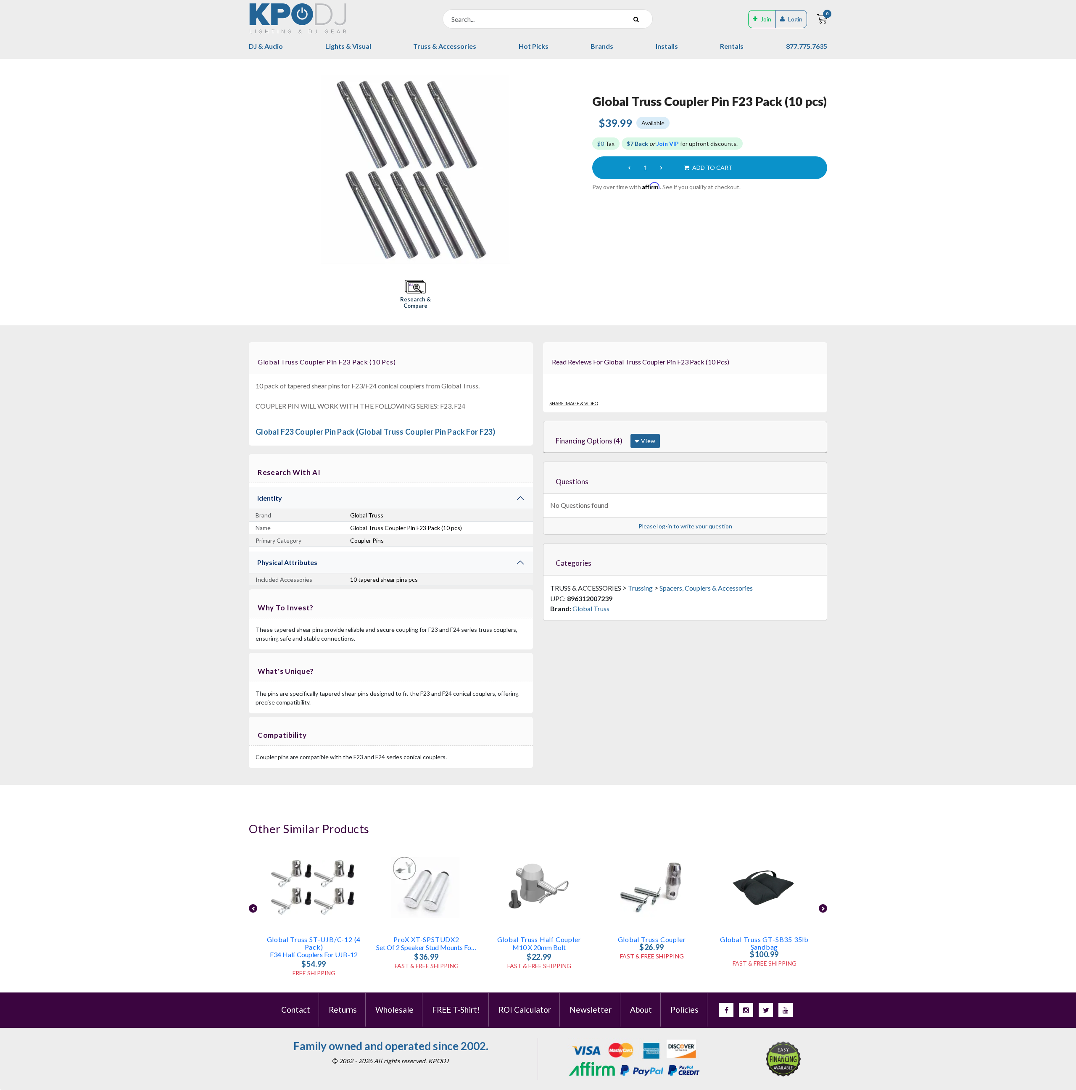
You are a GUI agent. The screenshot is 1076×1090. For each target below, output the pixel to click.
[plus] (661, 167)
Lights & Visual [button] (348, 46)
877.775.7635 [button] (806, 46)
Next (823, 908)
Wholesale (394, 1009)
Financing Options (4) (589, 440)
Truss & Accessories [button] (444, 46)
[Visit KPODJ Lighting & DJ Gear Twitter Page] (766, 1010)
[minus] (629, 167)
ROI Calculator (524, 1009)
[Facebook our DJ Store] (726, 1010)
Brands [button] (602, 46)
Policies (684, 1009)
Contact (295, 1009)
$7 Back (637, 143)
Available (653, 123)
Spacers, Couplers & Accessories (706, 588)
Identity (269, 498)
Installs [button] (667, 46)
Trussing (640, 588)
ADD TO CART (712, 167)
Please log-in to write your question (685, 526)
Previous (253, 908)
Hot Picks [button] (534, 46)
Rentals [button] (732, 46)
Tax (605, 143)
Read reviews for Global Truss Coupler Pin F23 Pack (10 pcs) (640, 362)
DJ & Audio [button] (266, 46)
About (641, 1009)
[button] (415, 295)
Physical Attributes (287, 562)
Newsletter (591, 1009)
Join (766, 19)
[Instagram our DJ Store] (746, 1010)
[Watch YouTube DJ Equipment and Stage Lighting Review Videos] (785, 1010)
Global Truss (590, 608)
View (647, 440)
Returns (343, 1009)
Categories (573, 563)
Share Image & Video (573, 403)
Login (795, 19)
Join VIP (668, 143)
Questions (572, 481)
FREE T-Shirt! (456, 1009)
